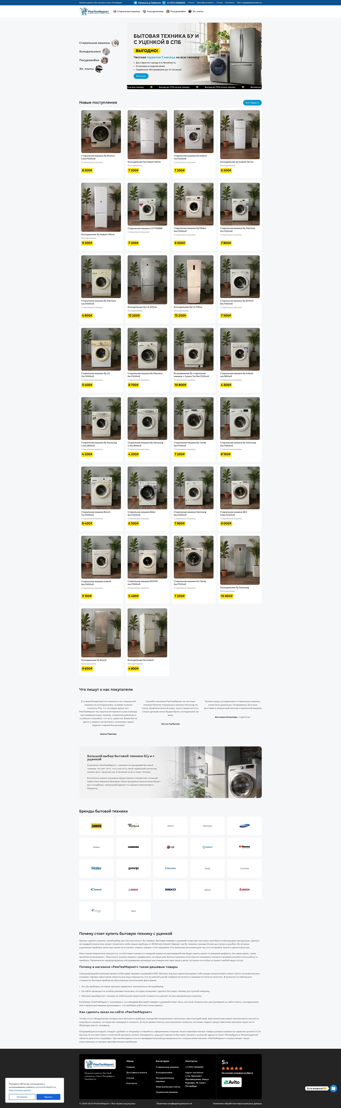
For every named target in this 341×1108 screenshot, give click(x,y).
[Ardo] (96, 911)
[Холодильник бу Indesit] (147, 632)
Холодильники (135, 165)
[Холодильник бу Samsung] (240, 560)
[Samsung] (244, 825)
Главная (130, 1067)
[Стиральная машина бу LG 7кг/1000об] (101, 349)
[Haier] (96, 868)
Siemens (207, 825)
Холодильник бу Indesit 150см (144, 161)
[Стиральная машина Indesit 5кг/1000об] (101, 557)
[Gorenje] (133, 868)
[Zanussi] (96, 825)
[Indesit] (207, 847)
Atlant (207, 889)
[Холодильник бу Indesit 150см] (147, 134)
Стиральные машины (92, 162)
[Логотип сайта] (94, 11)
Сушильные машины (167, 1092)
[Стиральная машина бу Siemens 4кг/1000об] (101, 276)
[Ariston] (244, 889)
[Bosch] (133, 889)
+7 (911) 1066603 (194, 1067)
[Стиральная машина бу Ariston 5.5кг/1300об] (101, 131)
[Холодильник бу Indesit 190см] (101, 207)
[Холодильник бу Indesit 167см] (240, 134)
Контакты (131, 1083)
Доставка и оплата (136, 1072)
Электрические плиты (168, 1086)
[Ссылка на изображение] (100, 1064)
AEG (133, 911)
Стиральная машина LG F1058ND (145, 228)
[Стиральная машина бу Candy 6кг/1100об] (194, 418)
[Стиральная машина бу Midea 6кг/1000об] (194, 204)
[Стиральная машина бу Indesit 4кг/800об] (240, 349)
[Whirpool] (133, 825)
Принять (48, 1097)
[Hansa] (244, 847)
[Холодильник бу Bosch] (101, 632)
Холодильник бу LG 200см (142, 307)
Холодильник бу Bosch (94, 660)
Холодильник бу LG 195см (188, 307)
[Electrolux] (170, 868)
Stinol (170, 825)
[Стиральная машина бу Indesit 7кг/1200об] (194, 131)
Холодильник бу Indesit (141, 660)
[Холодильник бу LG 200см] (147, 279)
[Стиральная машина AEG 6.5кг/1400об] (240, 488)
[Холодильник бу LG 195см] (194, 279)
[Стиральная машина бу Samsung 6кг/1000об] (240, 418)
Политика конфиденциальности (174, 1103)
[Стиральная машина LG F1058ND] (147, 204)
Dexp (207, 868)
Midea (96, 847)
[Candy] (96, 889)
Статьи (130, 1078)
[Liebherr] (133, 847)
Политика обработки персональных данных (237, 1103)
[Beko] (170, 889)
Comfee (244, 868)
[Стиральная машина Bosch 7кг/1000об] (101, 488)
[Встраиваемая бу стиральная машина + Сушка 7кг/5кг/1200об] (194, 349)
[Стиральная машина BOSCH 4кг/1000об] (147, 557)
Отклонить (22, 1097)
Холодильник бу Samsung (234, 587)
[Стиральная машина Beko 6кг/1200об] (147, 488)
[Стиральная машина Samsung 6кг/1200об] (194, 488)
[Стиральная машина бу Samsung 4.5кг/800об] (101, 418)
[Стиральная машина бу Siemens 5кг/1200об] (240, 204)
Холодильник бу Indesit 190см (97, 234)
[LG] (170, 847)
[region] (34, 1090)
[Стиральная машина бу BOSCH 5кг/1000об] (240, 276)
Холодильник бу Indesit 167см (236, 161)
